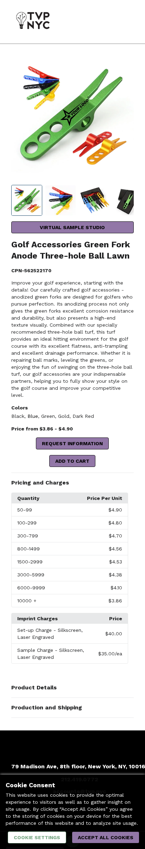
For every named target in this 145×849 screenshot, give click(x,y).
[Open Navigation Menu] (125, 21)
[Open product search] (111, 21)
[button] (72, 483)
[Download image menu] (125, 66)
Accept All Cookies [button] (105, 837)
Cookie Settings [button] (37, 837)
